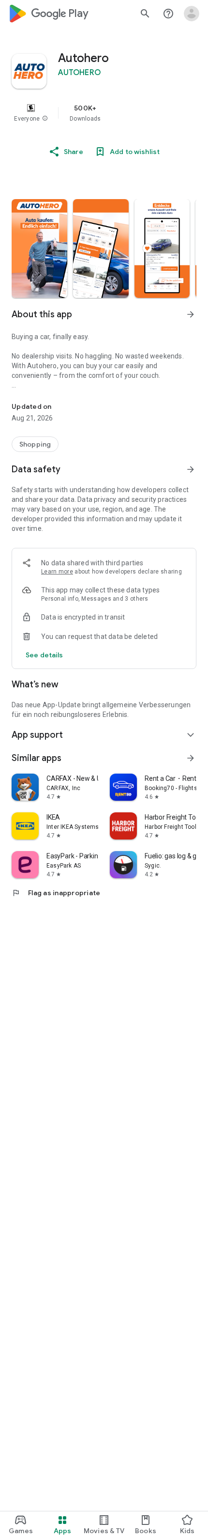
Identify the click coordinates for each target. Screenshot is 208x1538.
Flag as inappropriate (56, 892)
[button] (45, 118)
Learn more (57, 571)
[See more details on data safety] (44, 655)
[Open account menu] (191, 13)
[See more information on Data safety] (190, 469)
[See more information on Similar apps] (190, 758)
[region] (104, 113)
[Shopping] (35, 444)
